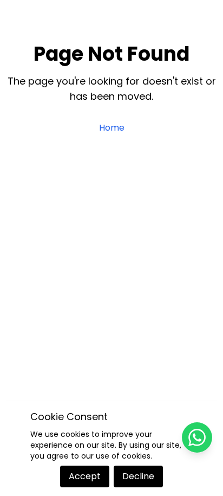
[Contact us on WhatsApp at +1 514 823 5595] (197, 437)
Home (111, 127)
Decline (138, 476)
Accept (85, 476)
